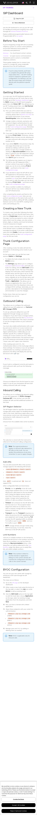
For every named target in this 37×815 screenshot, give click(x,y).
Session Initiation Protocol (19, 31)
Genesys (5, 53)
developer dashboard (22, 100)
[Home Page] (10, 2)
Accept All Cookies (18, 805)
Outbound (8, 265)
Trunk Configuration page (18, 127)
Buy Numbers (28, 317)
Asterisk (5, 56)
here (13, 178)
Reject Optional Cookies (18, 811)
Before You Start (26, 114)
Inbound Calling (20, 265)
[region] (18, 798)
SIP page (15, 582)
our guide (20, 36)
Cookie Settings (18, 799)
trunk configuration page (17, 184)
